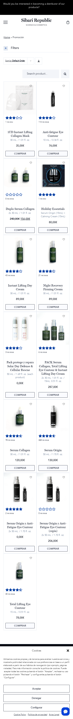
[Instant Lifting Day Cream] (20, 251)
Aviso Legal (54, 714)
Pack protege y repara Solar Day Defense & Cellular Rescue (20, 366)
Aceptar (36, 688)
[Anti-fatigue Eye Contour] (53, 98)
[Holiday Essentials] (53, 175)
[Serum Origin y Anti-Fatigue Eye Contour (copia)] (53, 489)
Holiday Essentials (53, 209)
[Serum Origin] (53, 416)
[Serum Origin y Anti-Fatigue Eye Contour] (20, 489)
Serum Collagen (20, 450)
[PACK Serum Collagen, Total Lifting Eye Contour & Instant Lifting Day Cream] (53, 328)
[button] (68, 650)
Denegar (36, 698)
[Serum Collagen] (20, 416)
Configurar (36, 707)
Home (7, 37)
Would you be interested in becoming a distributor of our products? (34, 5)
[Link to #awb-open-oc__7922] (5, 22)
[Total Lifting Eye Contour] (20, 570)
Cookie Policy (20, 714)
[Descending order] (38, 61)
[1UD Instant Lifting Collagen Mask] (20, 98)
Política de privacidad (37, 714)
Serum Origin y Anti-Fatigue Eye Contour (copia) (53, 527)
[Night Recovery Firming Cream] (53, 251)
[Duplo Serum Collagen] (20, 175)
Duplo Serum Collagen (20, 209)
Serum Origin (53, 450)
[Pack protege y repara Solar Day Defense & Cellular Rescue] (20, 328)
